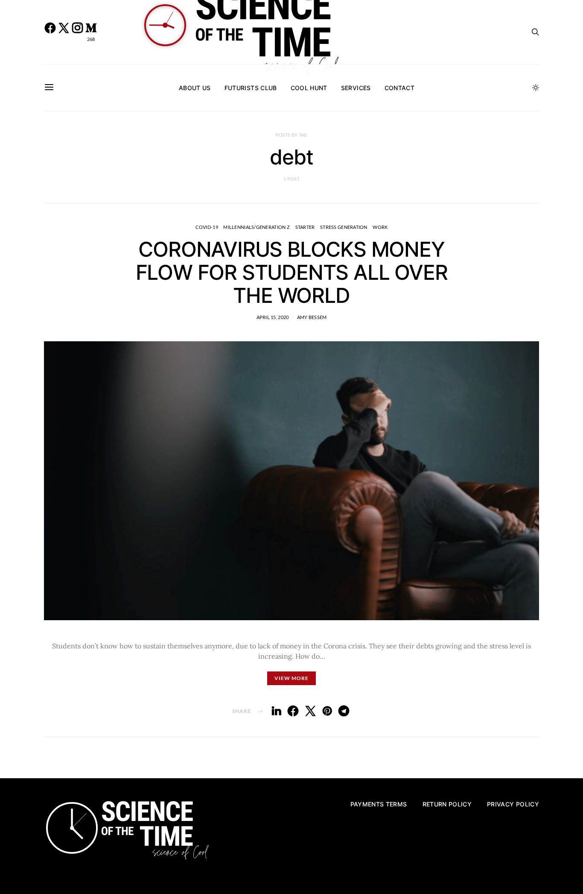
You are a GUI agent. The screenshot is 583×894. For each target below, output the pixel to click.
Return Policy (447, 804)
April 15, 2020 (273, 317)
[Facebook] (50, 32)
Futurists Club (250, 87)
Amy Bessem (312, 317)
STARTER (305, 227)
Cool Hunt (309, 87)
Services (356, 87)
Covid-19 (206, 227)
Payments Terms (378, 804)
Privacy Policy (513, 804)
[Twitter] (64, 32)
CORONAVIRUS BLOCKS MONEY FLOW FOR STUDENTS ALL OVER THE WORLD (292, 272)
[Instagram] (77, 32)
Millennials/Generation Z (256, 227)
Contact (399, 87)
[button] (535, 87)
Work (380, 227)
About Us (195, 87)
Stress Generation (343, 227)
